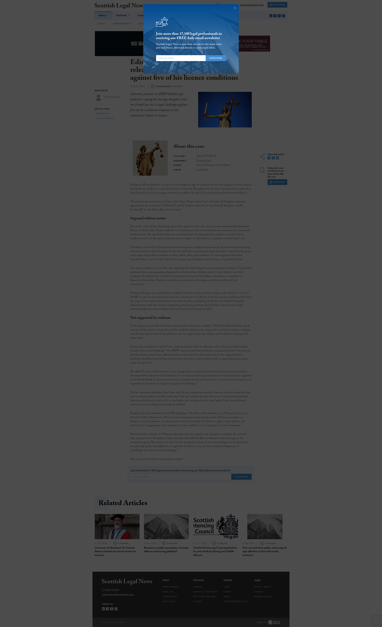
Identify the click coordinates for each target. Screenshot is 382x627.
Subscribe (215, 58)
